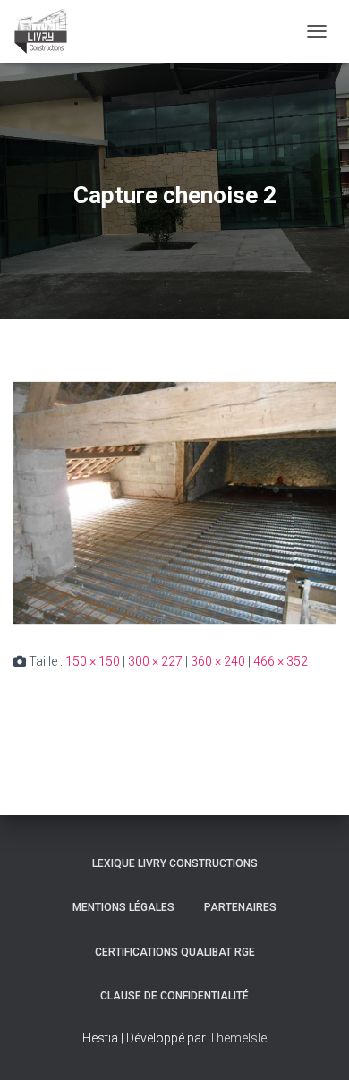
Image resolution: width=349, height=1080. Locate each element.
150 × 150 (92, 661)
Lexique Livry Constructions (175, 863)
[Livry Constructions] (47, 31)
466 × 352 (280, 661)
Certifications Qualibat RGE (175, 952)
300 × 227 (155, 661)
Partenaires (240, 907)
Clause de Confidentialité (174, 996)
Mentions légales (123, 907)
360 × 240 (218, 661)
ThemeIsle (238, 1038)
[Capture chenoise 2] (174, 502)
